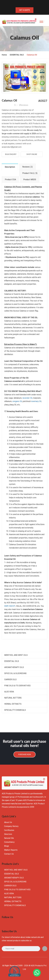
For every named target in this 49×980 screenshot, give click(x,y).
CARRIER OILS (10, 679)
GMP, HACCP (9, 606)
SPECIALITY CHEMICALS (15, 710)
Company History (11, 826)
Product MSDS (29, 179)
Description (10, 167)
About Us (8, 822)
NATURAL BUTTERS (13, 698)
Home (4, 55)
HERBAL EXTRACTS (12, 704)
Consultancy (9, 842)
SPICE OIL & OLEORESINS (15, 673)
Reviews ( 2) (27, 167)
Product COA (10, 179)
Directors (8, 834)
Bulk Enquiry (10, 154)
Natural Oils (9, 838)
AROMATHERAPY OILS (14, 667)
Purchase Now (24, 754)
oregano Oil (17, 401)
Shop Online (31, 154)
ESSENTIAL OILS (17, 55)
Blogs (6, 846)
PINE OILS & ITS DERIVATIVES (17, 685)
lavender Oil (27, 398)
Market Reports (10, 850)
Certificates (9, 830)
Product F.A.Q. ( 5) (29, 173)
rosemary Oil (36, 401)
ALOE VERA (9, 692)
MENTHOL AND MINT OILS (16, 655)
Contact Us (9, 854)
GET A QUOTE (24, 10)
